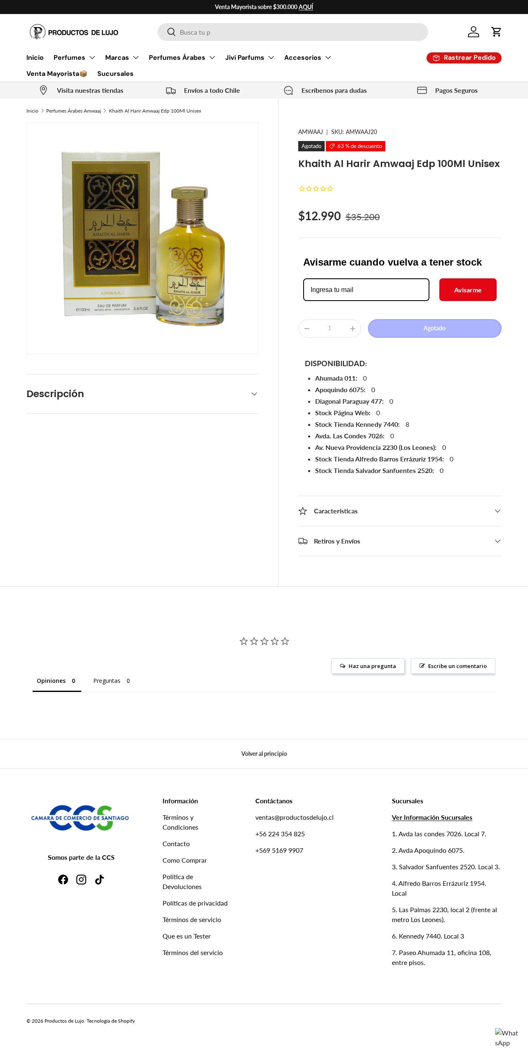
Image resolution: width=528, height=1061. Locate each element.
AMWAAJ (310, 131)
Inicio (35, 57)
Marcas (117, 57)
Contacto (176, 843)
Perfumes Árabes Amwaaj (73, 111)
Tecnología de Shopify (111, 1021)
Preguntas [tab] (106, 681)
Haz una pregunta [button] (372, 666)
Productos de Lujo (64, 1021)
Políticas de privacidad (195, 903)
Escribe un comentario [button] (457, 666)
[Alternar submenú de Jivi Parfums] (271, 57)
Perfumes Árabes (177, 57)
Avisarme (468, 290)
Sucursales (115, 73)
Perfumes (69, 57)
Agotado (435, 328)
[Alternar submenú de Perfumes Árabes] (212, 57)
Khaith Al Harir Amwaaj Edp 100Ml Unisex (155, 111)
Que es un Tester (187, 936)
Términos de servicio (192, 919)
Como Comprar (185, 860)
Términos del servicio (193, 952)
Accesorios (302, 57)
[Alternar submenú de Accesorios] (328, 57)
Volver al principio (264, 753)
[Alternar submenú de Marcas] (136, 57)
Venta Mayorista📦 (56, 73)
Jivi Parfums (244, 57)
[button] (497, 32)
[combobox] (293, 32)
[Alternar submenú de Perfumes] (92, 57)
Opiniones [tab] (51, 681)
